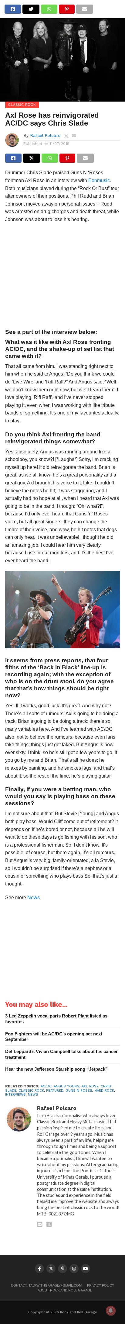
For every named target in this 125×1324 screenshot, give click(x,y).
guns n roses (79, 1091)
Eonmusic (99, 180)
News (33, 897)
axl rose (90, 1086)
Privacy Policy (100, 1285)
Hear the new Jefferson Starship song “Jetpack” (56, 1069)
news (33, 1095)
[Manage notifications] (111, 1310)
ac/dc (46, 1086)
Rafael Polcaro (45, 135)
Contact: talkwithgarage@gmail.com (46, 1285)
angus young (66, 1086)
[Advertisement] (62, 277)
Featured (54, 1091)
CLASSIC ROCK (31, 1091)
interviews (15, 1095)
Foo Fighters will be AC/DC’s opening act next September (53, 1036)
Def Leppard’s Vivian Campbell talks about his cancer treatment (61, 1054)
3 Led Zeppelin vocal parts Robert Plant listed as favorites (56, 1018)
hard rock (104, 1091)
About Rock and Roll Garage (65, 1290)
